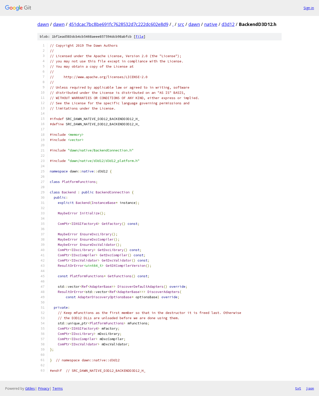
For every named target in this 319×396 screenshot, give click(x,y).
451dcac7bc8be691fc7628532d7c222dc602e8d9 (118, 24)
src (181, 24)
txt (298, 388)
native (210, 24)
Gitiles (30, 388)
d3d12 (228, 24)
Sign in (309, 7)
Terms (57, 388)
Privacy (43, 388)
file (140, 36)
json (310, 388)
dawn (43, 24)
